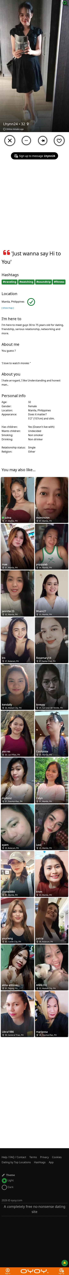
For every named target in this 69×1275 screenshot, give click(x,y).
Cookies (57, 1157)
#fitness (59, 282)
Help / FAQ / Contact (14, 1157)
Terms (33, 1157)
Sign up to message (37, 156)
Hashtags (40, 1162)
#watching (26, 282)
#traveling (9, 282)
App (51, 1162)
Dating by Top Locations (16, 1162)
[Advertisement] (34, 206)
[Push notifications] (64, 1263)
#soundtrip (43, 282)
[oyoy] (34, 1269)
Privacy (44, 1157)
